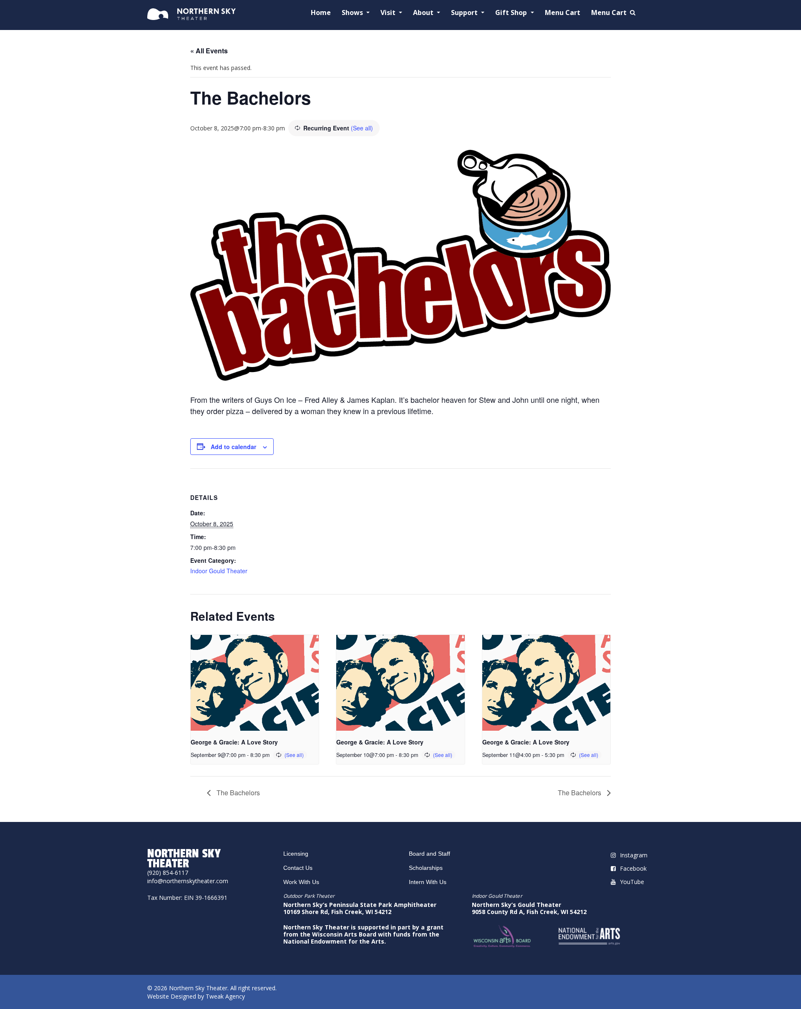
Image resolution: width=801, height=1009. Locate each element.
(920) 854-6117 (167, 873)
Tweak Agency (225, 996)
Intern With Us (427, 882)
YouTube (632, 882)
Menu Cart (562, 12)
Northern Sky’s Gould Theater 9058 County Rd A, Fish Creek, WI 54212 (529, 908)
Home (321, 12)
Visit (388, 12)
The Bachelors (237, 792)
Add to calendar (233, 446)
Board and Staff (429, 853)
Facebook (633, 868)
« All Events (209, 50)
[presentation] (255, 683)
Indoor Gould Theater (218, 571)
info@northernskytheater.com (187, 881)
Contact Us (297, 867)
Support (465, 12)
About (424, 12)
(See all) (362, 128)
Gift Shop (512, 12)
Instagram (633, 855)
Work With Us (301, 882)
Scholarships (426, 867)
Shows (353, 12)
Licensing (295, 853)
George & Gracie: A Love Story (234, 742)
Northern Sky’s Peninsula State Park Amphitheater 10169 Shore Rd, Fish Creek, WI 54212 (359, 908)
